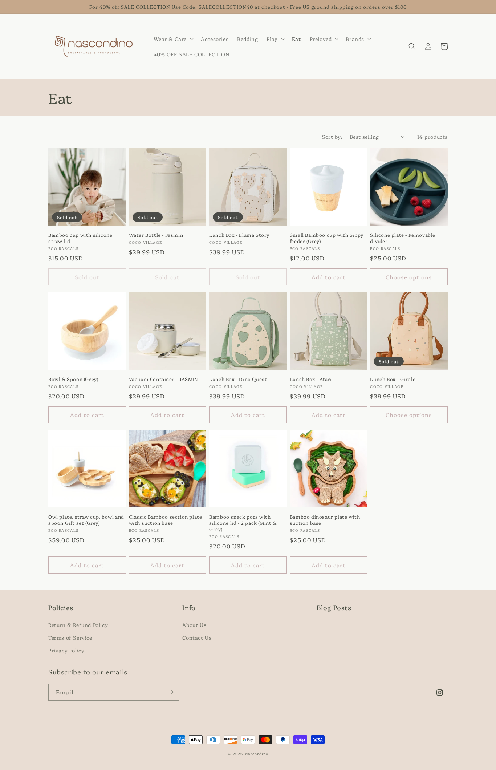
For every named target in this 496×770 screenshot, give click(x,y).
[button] (173, 38)
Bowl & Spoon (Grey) (73, 379)
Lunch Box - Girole (392, 379)
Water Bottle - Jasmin (156, 235)
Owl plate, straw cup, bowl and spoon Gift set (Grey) (86, 520)
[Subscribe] (171, 692)
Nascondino (256, 753)
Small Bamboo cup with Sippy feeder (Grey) (326, 238)
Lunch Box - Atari (311, 379)
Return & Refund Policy (78, 624)
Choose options (409, 277)
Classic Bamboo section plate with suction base (165, 520)
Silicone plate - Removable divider (402, 238)
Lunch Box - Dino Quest (238, 379)
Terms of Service (70, 637)
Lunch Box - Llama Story (239, 235)
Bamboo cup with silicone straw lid (80, 238)
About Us (194, 624)
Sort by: (332, 136)
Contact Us (196, 637)
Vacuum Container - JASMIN (163, 379)
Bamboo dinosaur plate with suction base (325, 520)
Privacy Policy (66, 650)
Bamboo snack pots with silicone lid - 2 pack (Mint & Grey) (242, 523)
